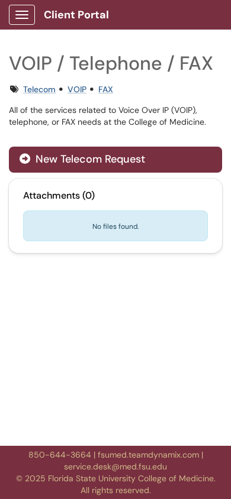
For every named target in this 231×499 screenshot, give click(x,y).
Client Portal (76, 15)
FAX (105, 89)
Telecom (39, 89)
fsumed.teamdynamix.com (148, 454)
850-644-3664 (59, 454)
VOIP (77, 89)
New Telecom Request (89, 159)
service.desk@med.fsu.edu (115, 466)
